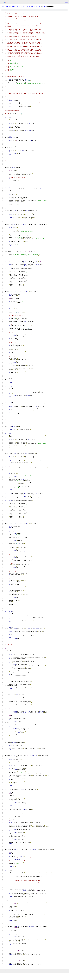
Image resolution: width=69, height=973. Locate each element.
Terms (15, 971)
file (29, 9)
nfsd (45, 6)
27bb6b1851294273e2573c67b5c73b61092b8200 (26, 6)
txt (63, 970)
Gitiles (8, 971)
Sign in (66, 2)
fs (42, 6)
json (66, 970)
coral (2, 6)
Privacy (11, 971)
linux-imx (8, 6)
